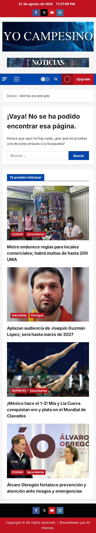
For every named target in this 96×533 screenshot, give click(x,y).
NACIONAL (19, 315)
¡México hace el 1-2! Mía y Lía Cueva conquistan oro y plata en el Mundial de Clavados (46, 409)
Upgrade (83, 79)
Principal (37, 315)
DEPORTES (19, 391)
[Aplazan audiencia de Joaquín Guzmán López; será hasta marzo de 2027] (48, 294)
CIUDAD (17, 234)
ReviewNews (69, 522)
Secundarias (35, 234)
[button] (4, 79)
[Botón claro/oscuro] (45, 79)
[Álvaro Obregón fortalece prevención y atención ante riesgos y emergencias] (48, 451)
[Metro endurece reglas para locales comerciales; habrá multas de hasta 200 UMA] (48, 213)
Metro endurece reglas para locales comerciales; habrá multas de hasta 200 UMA (47, 253)
